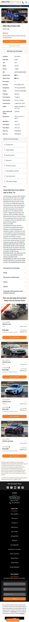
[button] (23, 2)
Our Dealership (14, 545)
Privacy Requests (14, 567)
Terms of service (14, 553)
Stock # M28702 (6, 360)
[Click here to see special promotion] (14, 6)
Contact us (14, 523)
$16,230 (5, 330)
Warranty (14, 540)
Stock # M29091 (6, 399)
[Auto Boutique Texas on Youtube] (14, 487)
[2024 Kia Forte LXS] (14, 312)
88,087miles (23, 404)
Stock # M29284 (6, 322)
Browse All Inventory (14, 41)
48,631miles (23, 326)
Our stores (14, 518)
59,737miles (23, 443)
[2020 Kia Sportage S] (14, 429)
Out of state (14, 531)
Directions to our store (14, 549)
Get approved (14, 536)
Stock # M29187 (6, 439)
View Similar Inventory (14, 46)
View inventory (14, 514)
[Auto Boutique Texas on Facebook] (7, 487)
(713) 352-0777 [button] (16, 503)
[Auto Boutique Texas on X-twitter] (11, 487)
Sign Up (14, 598)
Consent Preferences (13, 620)
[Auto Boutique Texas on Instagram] (18, 487)
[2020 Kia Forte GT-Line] (14, 389)
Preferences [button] (22, 613)
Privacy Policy (14, 558)
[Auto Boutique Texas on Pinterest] (22, 487)
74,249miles (23, 364)
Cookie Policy (14, 562)
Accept (14, 618)
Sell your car (14, 527)
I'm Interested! (15, 337)
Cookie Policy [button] (14, 611)
